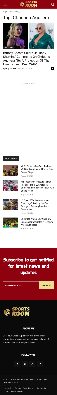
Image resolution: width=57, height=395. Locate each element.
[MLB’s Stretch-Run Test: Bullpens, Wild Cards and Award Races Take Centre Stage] (10, 170)
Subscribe (46, 285)
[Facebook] (17, 364)
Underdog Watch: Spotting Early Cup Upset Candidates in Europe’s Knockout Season (37, 222)
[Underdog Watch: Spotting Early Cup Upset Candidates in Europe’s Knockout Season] (10, 223)
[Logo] (28, 4)
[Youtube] (40, 364)
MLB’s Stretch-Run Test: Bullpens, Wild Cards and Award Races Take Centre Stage (37, 169)
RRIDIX (16, 382)
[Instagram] (25, 364)
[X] (32, 364)
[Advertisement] (28, 113)
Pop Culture (8, 48)
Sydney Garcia (9, 68)
